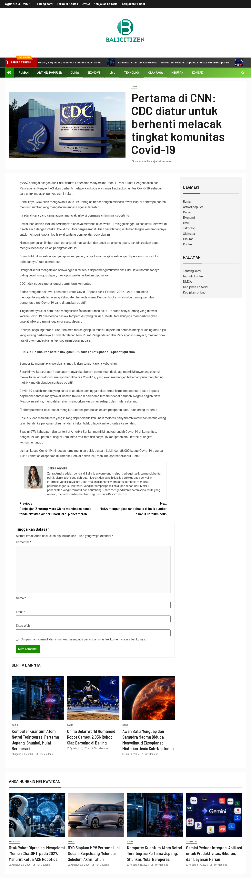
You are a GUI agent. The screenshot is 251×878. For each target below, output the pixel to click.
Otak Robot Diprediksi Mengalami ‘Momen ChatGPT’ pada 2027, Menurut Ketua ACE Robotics (37, 853)
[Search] (242, 72)
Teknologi (132, 72)
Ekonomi (93, 72)
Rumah (24, 72)
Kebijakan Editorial (106, 3)
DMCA (86, 3)
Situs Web (23, 625)
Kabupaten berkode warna (78, 297)
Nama (21, 598)
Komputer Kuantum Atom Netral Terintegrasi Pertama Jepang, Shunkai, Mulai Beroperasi (149, 62)
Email (20, 612)
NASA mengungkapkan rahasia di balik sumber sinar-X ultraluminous (133, 509)
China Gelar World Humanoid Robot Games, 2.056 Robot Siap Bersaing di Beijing (91, 737)
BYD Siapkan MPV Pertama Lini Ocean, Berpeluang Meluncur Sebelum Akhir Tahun (94, 853)
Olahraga (155, 72)
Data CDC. (139, 456)
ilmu (112, 72)
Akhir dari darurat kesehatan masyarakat (78, 183)
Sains (134, 87)
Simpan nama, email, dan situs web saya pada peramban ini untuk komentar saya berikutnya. (83, 639)
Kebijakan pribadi (133, 3)
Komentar (23, 542)
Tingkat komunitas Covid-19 (131, 188)
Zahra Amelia (142, 161)
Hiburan (177, 72)
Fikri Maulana (46, 754)
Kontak (197, 72)
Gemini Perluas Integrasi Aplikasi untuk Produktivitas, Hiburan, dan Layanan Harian (214, 853)
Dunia (74, 72)
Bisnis (71, 842)
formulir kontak (67, 3)
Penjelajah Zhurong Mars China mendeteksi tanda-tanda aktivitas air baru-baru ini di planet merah (56, 509)
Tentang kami (44, 3)
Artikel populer (49, 72)
